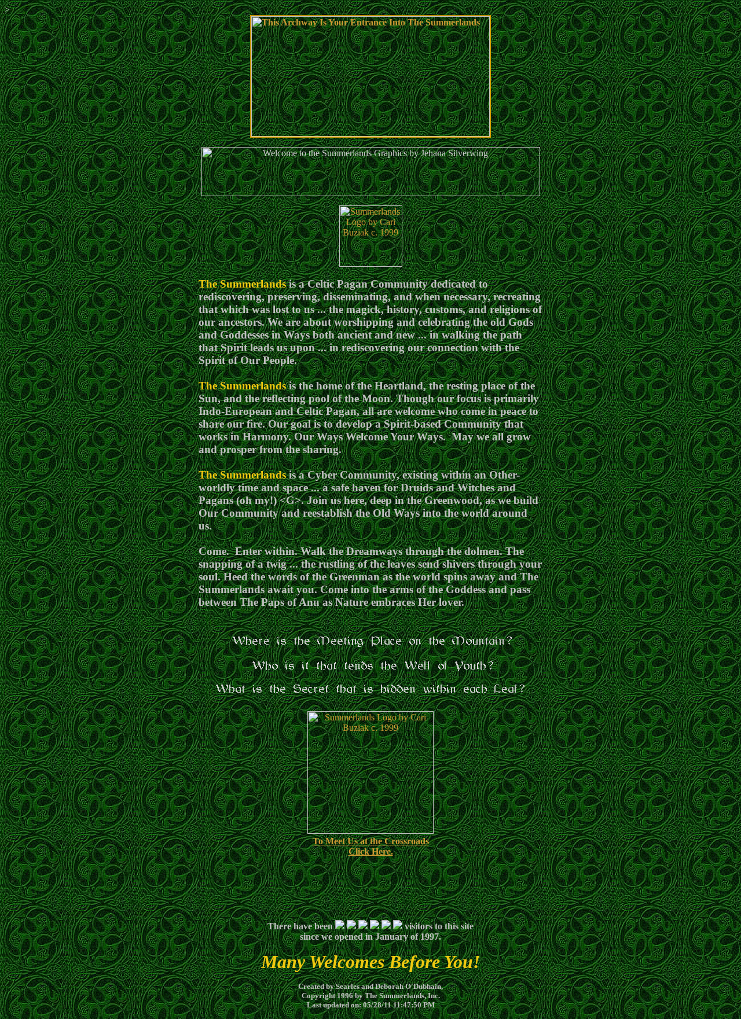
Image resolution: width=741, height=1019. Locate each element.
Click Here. (371, 851)
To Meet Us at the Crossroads (371, 841)
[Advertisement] (370, 885)
